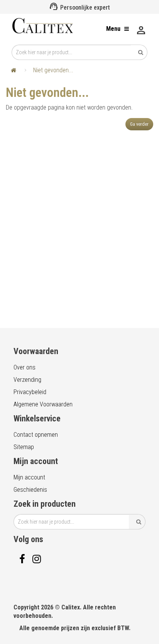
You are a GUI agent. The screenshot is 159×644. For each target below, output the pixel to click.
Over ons (25, 367)
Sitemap (24, 447)
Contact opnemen (36, 434)
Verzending (27, 379)
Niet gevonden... (53, 70)
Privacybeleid (30, 392)
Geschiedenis (30, 489)
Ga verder (139, 124)
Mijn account (29, 477)
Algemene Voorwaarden (43, 404)
